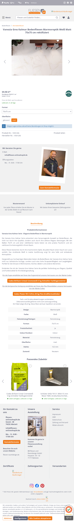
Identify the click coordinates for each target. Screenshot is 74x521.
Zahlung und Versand (60, 422)
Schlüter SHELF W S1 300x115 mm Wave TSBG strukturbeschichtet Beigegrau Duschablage (54, 395)
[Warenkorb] (71, 17)
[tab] (36, 223)
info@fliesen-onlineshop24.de (16, 155)
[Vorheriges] (5, 62)
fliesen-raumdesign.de (11, 455)
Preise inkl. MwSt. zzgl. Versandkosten (12, 100)
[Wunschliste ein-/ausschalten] (57, 40)
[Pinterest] (71, 133)
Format (5, 107)
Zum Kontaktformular (49, 188)
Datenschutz (57, 420)
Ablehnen (8, 518)
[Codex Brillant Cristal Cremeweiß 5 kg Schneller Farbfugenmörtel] (20, 377)
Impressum (56, 414)
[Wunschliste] (63, 17)
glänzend (6, 120)
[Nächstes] (69, 62)
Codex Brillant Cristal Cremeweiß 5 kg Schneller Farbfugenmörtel (37, 281)
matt (14, 120)
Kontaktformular (11, 442)
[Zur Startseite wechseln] (37, 11)
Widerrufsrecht (57, 425)
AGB (54, 417)
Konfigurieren (21, 518)
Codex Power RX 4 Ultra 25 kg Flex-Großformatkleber (37, 294)
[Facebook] (67, 133)
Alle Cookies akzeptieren (40, 518)
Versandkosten (38, 492)
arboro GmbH (41, 499)
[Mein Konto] (68, 17)
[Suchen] (57, 17)
